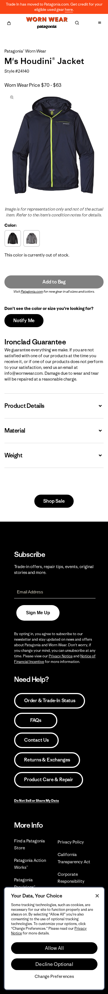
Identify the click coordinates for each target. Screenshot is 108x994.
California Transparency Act (74, 858)
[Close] (97, 896)
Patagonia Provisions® (24, 883)
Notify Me (24, 320)
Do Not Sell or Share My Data (36, 800)
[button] (9, 22)
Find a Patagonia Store (29, 844)
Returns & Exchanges (47, 760)
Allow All (54, 948)
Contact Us (36, 740)
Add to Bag (54, 282)
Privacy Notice (61, 656)
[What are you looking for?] (77, 23)
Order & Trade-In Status (49, 700)
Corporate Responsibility (71, 878)
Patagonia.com (32, 291)
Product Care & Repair (48, 779)
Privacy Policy (71, 842)
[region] (54, 938)
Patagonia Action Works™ (30, 864)
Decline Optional (54, 964)
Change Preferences (54, 976)
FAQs (35, 720)
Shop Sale (54, 501)
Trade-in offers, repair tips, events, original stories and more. (54, 569)
